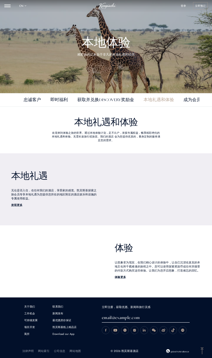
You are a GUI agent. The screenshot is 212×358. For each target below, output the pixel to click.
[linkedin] (144, 330)
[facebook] (106, 330)
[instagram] (134, 330)
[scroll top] (202, 350)
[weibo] (163, 330)
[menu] (7, 6)
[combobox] (23, 6)
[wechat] (154, 330)
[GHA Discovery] (178, 351)
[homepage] (106, 6)
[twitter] (125, 330)
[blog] (173, 330)
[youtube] (115, 330)
